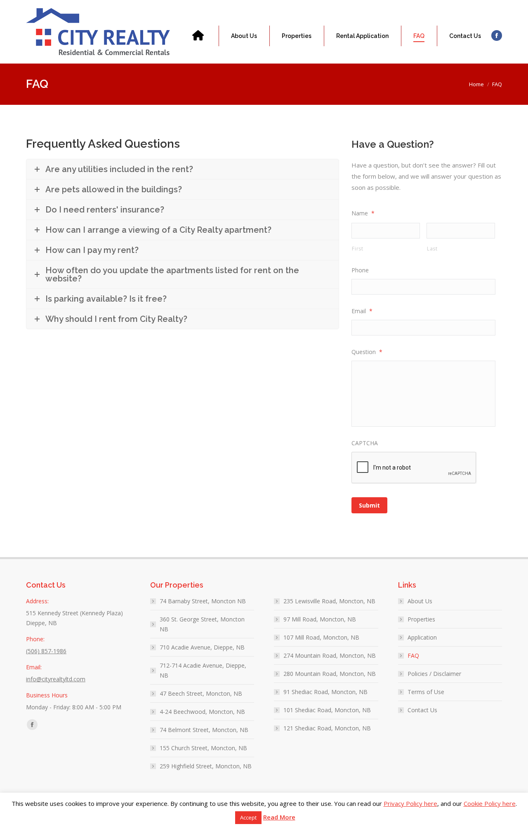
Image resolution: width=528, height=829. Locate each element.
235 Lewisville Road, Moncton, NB (329, 601)
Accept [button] (248, 817)
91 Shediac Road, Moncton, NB (325, 692)
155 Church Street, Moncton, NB (203, 748)
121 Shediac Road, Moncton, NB (327, 728)
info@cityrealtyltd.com (122, 4)
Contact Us (422, 710)
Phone (360, 270)
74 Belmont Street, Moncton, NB (204, 730)
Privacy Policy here (410, 803)
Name (363, 213)
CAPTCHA (364, 443)
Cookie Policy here (490, 803)
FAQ (413, 655)
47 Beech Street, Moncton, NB (201, 693)
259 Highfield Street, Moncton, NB (206, 766)
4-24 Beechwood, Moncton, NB (202, 712)
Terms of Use (426, 692)
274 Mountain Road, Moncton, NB (329, 655)
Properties (421, 619)
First (357, 248)
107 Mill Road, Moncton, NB (321, 637)
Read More (279, 817)
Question (366, 352)
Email (361, 311)
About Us (420, 601)
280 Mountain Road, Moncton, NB (329, 674)
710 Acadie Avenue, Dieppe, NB (202, 647)
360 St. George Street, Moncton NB (202, 624)
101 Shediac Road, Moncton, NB (327, 710)
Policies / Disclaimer (434, 674)
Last (432, 248)
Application (422, 637)
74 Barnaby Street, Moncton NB (203, 601)
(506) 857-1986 (56, 4)
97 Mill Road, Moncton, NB (319, 619)
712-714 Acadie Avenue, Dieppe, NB (203, 670)
